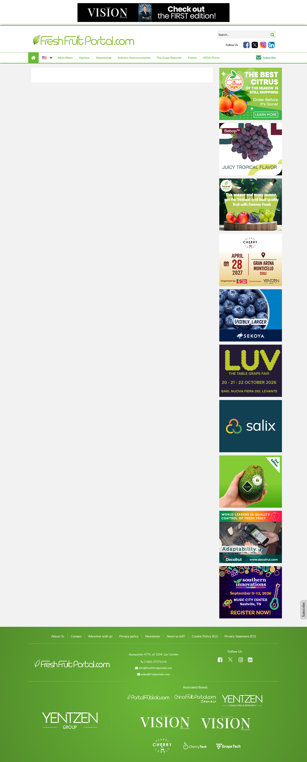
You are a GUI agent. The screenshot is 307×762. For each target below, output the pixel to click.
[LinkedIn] (271, 45)
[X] (255, 45)
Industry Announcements (134, 58)
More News (65, 58)
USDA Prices (211, 58)
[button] (47, 57)
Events (192, 58)
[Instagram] (263, 45)
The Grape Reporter (169, 58)
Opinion (84, 58)
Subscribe (269, 58)
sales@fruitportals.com (155, 674)
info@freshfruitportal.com (155, 668)
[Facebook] (246, 45)
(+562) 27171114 (155, 662)
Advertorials (104, 58)
